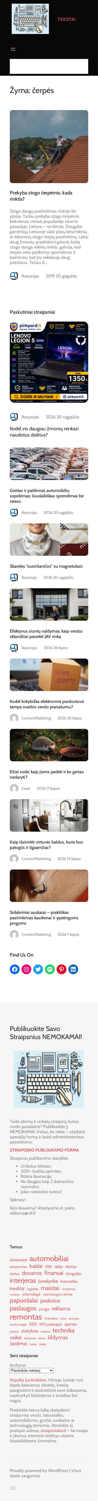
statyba (14, 1331)
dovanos (32, 1272)
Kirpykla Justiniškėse (28, 1380)
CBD (48, 1266)
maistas (50, 1287)
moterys (15, 1294)
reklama (61, 1308)
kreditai (17, 1288)
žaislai (33, 1344)
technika (64, 1330)
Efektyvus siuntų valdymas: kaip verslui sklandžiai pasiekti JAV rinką (46, 633)
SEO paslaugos (50, 1324)
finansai (53, 1272)
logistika (32, 1289)
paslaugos (23, 1308)
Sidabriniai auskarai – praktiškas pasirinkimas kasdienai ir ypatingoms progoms (44, 918)
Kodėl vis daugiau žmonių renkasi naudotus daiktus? (44, 431)
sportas (71, 1324)
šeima (41, 1338)
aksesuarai (18, 1259)
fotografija (73, 1273)
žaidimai (18, 1343)
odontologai (31, 1294)
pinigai (44, 1309)
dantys (70, 1266)
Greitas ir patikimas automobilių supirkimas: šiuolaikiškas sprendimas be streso (47, 496)
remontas (26, 1316)
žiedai (42, 1344)
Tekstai (67, 19)
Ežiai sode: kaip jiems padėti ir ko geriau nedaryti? (47, 774)
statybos (29, 1331)
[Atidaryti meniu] (13, 49)
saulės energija (18, 1324)
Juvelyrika (48, 1281)
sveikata (45, 1331)
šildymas (58, 1337)
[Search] (82, 66)
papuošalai (24, 1300)
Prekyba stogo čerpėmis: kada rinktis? (41, 196)
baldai (35, 1266)
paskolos (50, 1300)
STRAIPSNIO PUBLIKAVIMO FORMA (44, 1150)
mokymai (68, 1289)
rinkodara (51, 1318)
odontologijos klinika (57, 1294)
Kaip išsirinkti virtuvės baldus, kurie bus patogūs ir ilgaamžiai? (46, 844)
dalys (58, 1266)
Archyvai (18, 1365)
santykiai (74, 1318)
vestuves (30, 1338)
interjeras (23, 1280)
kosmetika (69, 1281)
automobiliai (49, 1258)
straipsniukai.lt (53, 1430)
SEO (33, 1324)
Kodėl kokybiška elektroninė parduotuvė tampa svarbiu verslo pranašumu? (47, 704)
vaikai (16, 1337)
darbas (14, 1274)
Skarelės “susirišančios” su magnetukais (46, 566)
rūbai (63, 1318)
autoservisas (18, 1267)
